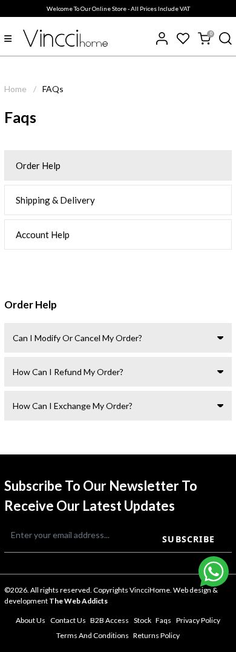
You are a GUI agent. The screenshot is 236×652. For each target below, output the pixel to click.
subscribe (188, 539)
